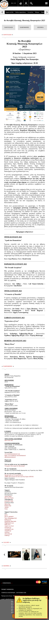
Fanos (6, 509)
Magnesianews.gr (9, 523)
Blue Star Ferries (9, 498)
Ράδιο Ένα (7, 524)
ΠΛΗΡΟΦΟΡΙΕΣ (24, 27)
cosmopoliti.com (9, 529)
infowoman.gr (8, 534)
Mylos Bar (7, 504)
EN (15, 3)
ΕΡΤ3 (6, 515)
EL (12, 3)
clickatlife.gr (8, 530)
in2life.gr (7, 532)
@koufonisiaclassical (10, 457)
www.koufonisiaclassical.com (12, 454)
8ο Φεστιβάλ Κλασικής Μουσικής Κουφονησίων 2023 (24, 20)
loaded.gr (7, 535)
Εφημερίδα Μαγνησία (10, 521)
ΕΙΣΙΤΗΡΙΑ (40, 27)
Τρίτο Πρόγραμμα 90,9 (11, 518)
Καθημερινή (8, 519)
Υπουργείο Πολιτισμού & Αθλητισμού (15, 466)
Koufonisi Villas (9, 501)
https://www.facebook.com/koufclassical (15, 455)
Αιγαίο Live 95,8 (9, 526)
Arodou (6, 507)
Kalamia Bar (8, 505)
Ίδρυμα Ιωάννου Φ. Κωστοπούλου (14, 475)
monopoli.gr (8, 527)
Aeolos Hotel (8, 496)
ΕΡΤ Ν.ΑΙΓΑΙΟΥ (9, 516)
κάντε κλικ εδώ (9, 440)
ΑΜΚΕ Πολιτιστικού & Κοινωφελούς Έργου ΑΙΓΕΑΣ (19, 476)
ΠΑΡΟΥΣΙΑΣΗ (8, 27)
